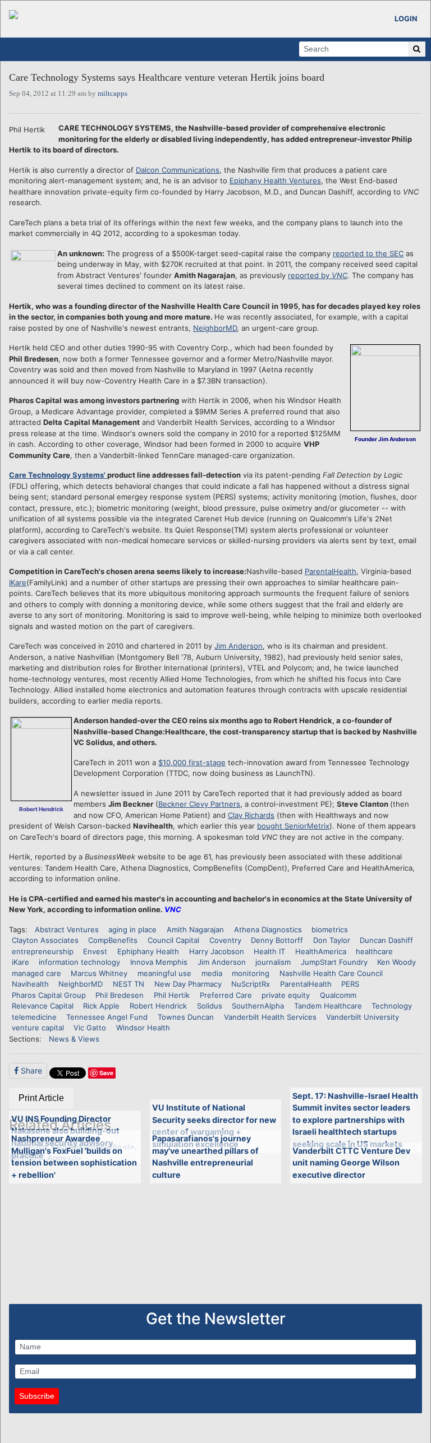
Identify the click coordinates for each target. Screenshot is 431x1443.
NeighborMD (215, 327)
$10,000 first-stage (192, 762)
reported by (317, 275)
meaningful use (164, 973)
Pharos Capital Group (49, 995)
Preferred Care (226, 995)
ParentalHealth (330, 571)
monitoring (250, 973)
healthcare (374, 951)
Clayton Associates (45, 940)
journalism (273, 962)
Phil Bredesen (119, 995)
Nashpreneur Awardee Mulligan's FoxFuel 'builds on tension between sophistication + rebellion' (74, 1157)
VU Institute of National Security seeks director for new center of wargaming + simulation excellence (214, 1126)
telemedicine (34, 1016)
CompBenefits (112, 940)
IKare (17, 582)
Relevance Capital (43, 1005)
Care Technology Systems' (58, 474)
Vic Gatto (90, 1027)
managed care (36, 973)
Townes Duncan (186, 1016)
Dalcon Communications (177, 169)
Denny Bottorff (277, 940)
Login (406, 18)
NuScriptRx (250, 983)
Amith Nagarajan (195, 929)
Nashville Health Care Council (331, 973)
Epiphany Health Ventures (275, 180)
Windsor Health (143, 1027)
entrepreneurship (43, 951)
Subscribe (36, 1395)
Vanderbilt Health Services (270, 1016)
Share (30, 1070)
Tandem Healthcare (328, 1005)
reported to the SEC (368, 253)
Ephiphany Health (148, 951)
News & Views (74, 1038)
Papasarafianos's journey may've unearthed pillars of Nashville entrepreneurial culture (205, 1157)
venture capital (38, 1027)
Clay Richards (251, 815)
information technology (79, 962)
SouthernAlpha (258, 1005)
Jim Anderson (238, 645)
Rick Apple (101, 1005)
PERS (350, 983)
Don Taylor (331, 940)
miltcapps (112, 93)
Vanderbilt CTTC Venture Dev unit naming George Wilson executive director (351, 1163)
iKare (20, 962)
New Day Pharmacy (188, 983)
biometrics (329, 929)
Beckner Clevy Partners (199, 803)
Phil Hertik (172, 995)
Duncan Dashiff (386, 940)
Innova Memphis (158, 962)
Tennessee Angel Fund (107, 1016)
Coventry (225, 940)
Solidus (209, 1005)
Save (106, 1073)
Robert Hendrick (158, 1005)
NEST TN (128, 983)
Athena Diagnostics (268, 929)
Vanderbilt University (362, 1016)
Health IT (269, 951)
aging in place (132, 929)
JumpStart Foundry (334, 962)
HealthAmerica (320, 951)
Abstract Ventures (67, 929)
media (211, 973)
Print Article (41, 1098)
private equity (286, 995)
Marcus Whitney (99, 973)
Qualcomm (338, 995)
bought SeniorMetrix (293, 825)
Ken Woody (396, 962)
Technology (392, 1005)
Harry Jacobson (216, 951)
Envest (95, 951)
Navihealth (30, 983)
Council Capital (173, 940)
